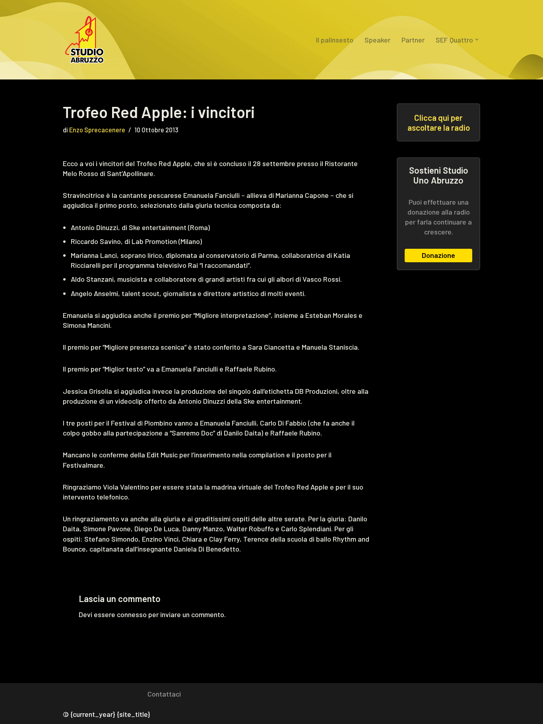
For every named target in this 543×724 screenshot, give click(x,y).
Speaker (377, 39)
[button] (477, 39)
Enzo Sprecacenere (97, 130)
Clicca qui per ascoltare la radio (438, 122)
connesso (132, 614)
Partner (413, 39)
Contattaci (164, 693)
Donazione (438, 255)
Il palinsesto (334, 39)
